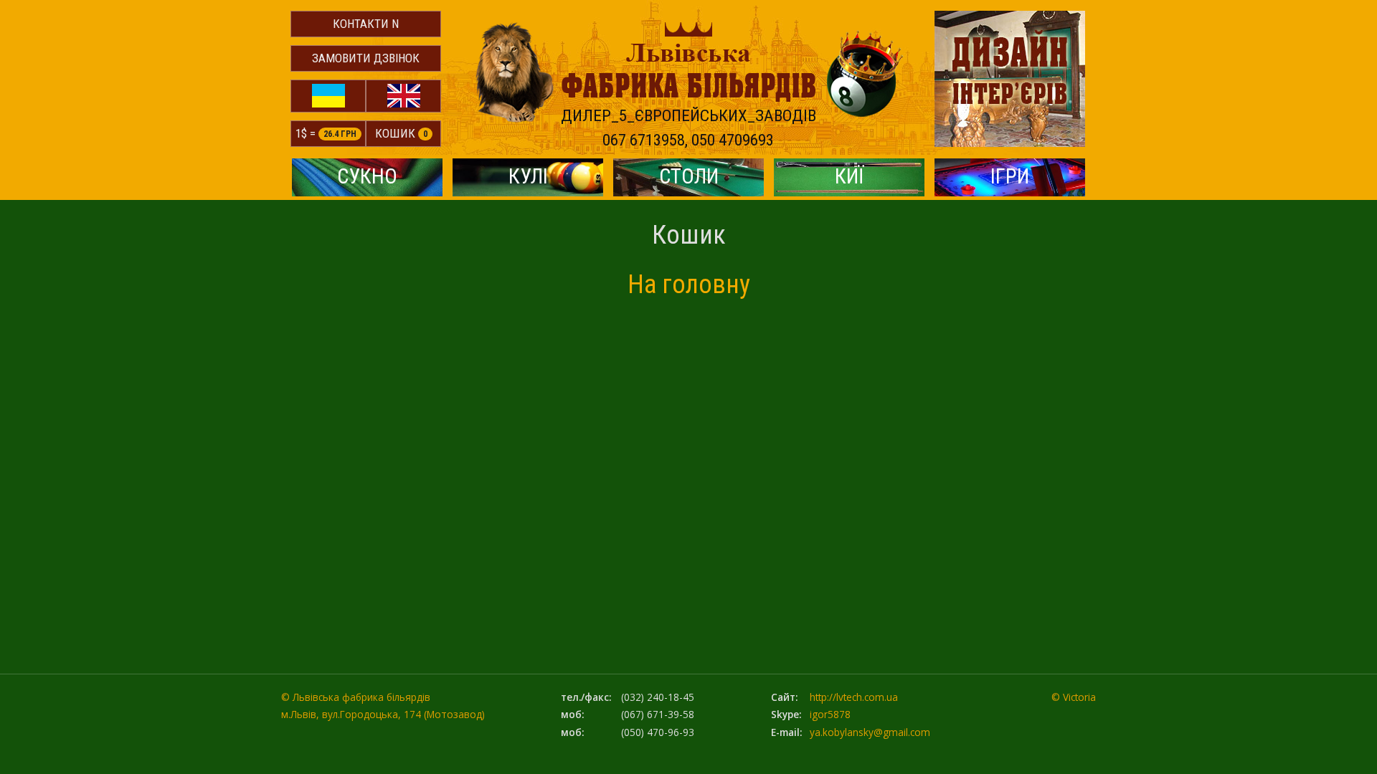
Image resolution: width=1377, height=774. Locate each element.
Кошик (401, 133)
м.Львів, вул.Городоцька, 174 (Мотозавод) (383, 714)
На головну (689, 284)
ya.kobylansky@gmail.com (870, 732)
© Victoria (1073, 697)
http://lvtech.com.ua (854, 697)
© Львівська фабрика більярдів (355, 697)
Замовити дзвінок (366, 58)
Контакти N (366, 23)
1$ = (325, 133)
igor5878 (830, 714)
